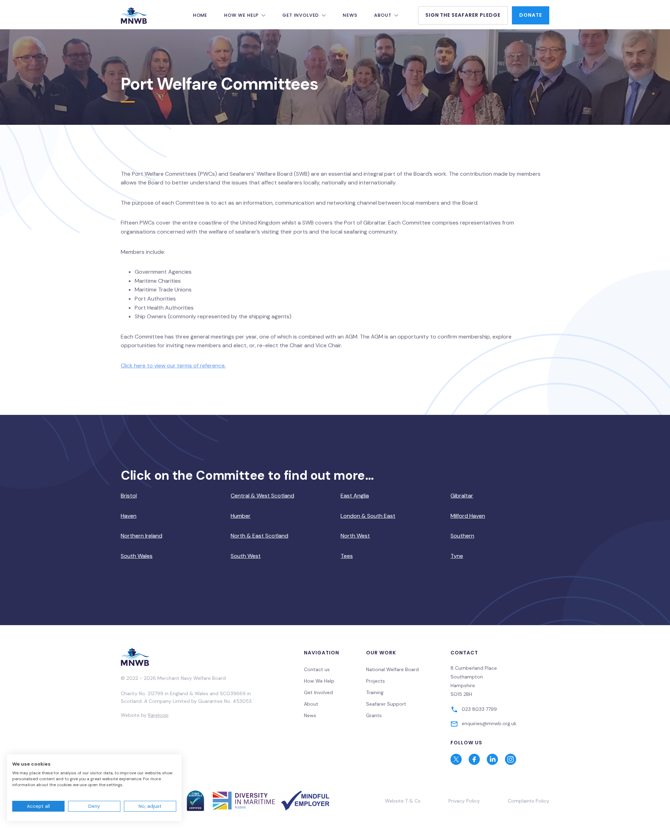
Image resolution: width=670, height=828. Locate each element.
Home (200, 15)
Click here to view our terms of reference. (173, 365)
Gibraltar (462, 495)
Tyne (457, 555)
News (350, 15)
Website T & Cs (402, 801)
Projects (375, 681)
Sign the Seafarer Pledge (463, 15)
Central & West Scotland (262, 495)
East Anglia (355, 495)
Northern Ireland (141, 535)
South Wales (136, 555)
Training (375, 692)
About (383, 15)
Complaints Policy (528, 801)
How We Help (241, 15)
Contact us (317, 669)
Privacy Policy (464, 801)
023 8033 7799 (479, 709)
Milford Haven (468, 515)
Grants (374, 715)
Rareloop (158, 715)
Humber (241, 515)
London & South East (368, 515)
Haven (128, 515)
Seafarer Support (386, 704)
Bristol (129, 495)
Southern (462, 535)
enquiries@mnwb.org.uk (489, 723)
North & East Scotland (259, 535)
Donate (530, 15)
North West (355, 535)
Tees (347, 555)
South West (246, 555)
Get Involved (300, 15)
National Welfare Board (392, 669)
